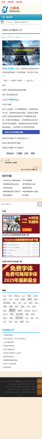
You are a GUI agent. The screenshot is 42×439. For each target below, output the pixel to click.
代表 (29, 295)
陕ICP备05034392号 (29, 384)
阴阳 (22, 321)
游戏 (27, 314)
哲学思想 (6, 303)
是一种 (5, 314)
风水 (27, 322)
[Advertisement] (21, 418)
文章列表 (11, 2)
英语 (27, 318)
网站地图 (13, 384)
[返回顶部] (39, 392)
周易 (30, 299)
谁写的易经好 (7, 195)
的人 (5, 318)
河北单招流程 (7, 188)
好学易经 (26, 195)
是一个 (35, 311)
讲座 (37, 318)
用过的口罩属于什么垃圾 (12, 353)
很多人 (37, 303)
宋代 (30, 303)
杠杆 (8, 68)
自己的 (19, 317)
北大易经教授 (27, 180)
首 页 (3, 2)
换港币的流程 (27, 188)
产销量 (10, 99)
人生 (23, 296)
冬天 (5, 299)
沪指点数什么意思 (10, 162)
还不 (10, 322)
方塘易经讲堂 (8, 335)
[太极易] (21, 9)
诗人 (4, 322)
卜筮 (16, 299)
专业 (4, 296)
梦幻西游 (19, 314)
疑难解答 (19, 384)
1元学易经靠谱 (8, 342)
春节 (20, 310)
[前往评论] (39, 386)
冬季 (10, 299)
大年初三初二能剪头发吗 (11, 180)
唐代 (14, 303)
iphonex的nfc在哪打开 (29, 169)
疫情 (32, 314)
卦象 (23, 299)
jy (7, 37)
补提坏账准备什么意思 (30, 191)
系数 (12, 68)
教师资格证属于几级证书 (11, 191)
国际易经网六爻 (8, 356)
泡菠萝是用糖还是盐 (10, 360)
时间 (33, 306)
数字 (16, 306)
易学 (4, 311)
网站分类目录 (31, 381)
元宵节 (36, 296)
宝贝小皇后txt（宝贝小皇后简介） (15, 338)
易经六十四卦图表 (9, 363)
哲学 (36, 299)
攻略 (11, 306)
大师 (25, 303)
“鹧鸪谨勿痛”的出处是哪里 (12, 184)
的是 (11, 318)
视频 (32, 318)
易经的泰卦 (7, 367)
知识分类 (19, 2)
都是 (16, 322)
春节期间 (27, 311)
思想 (5, 306)
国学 (19, 303)
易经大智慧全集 (8, 349)
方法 (28, 306)
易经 (12, 310)
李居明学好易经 (8, 346)
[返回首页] (39, 380)
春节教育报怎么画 (29, 184)
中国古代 (16, 296)
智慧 (11, 314)
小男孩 (21, 394)
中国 (10, 296)
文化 (22, 306)
